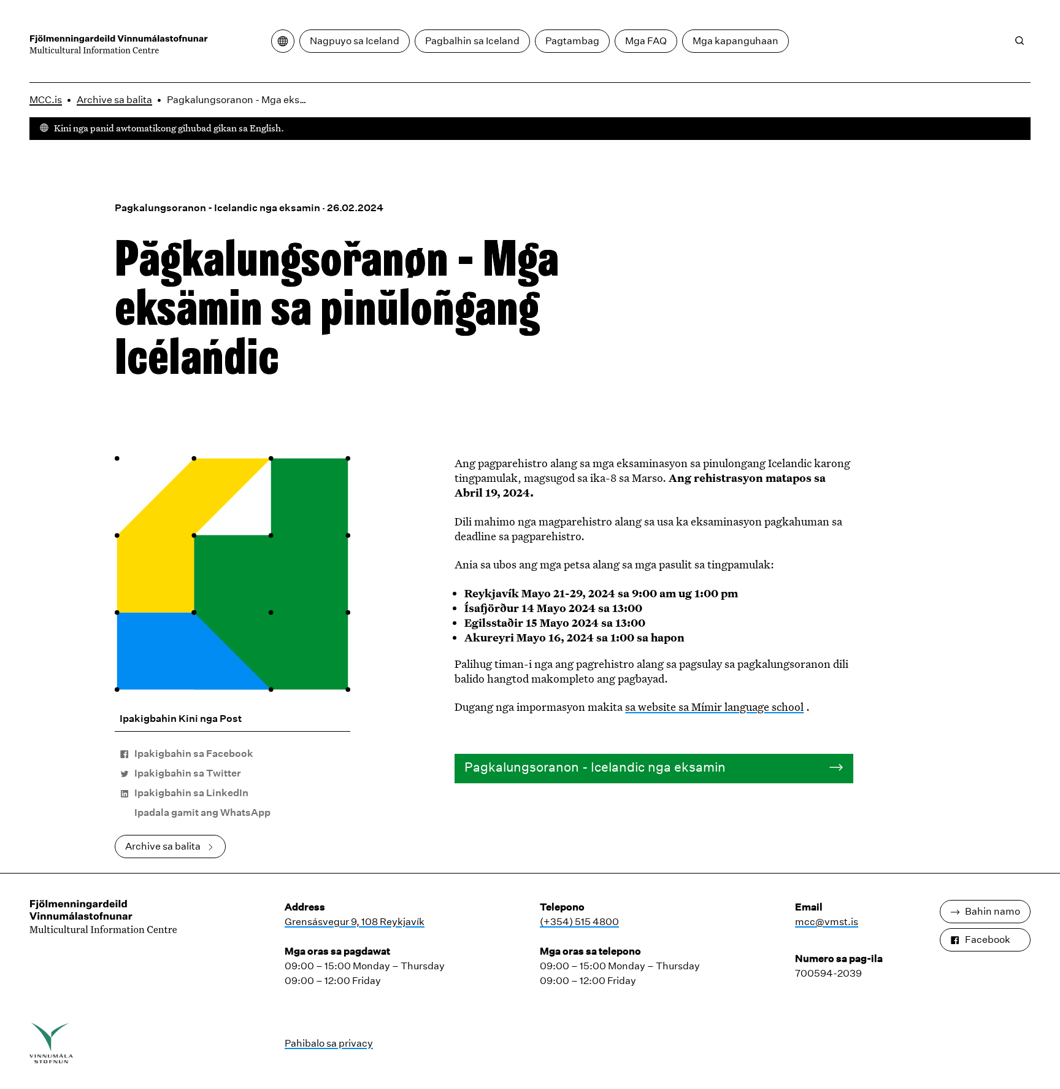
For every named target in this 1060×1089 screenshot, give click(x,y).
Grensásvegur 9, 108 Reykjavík (354, 922)
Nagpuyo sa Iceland (354, 41)
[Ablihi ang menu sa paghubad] (282, 41)
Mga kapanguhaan (735, 41)
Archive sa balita (114, 100)
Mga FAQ (646, 41)
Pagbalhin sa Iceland (472, 41)
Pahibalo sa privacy (329, 1043)
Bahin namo (992, 911)
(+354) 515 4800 (579, 922)
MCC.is (45, 100)
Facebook (987, 939)
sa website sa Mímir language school (714, 706)
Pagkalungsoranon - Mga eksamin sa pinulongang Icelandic (241, 100)
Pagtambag (572, 41)
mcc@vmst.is (826, 922)
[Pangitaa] (1019, 40)
